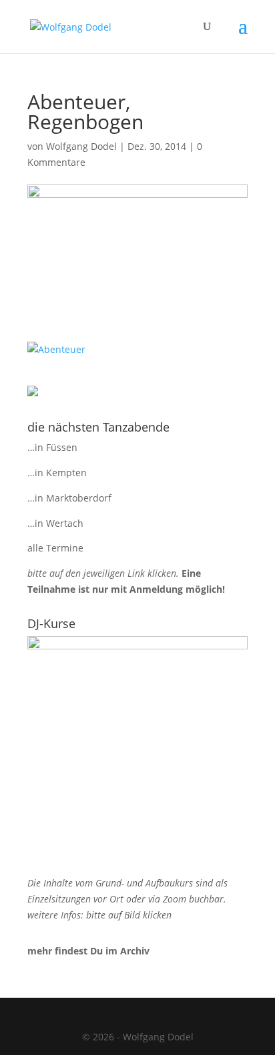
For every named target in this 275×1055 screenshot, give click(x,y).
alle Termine (55, 547)
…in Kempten (57, 472)
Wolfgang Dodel (81, 146)
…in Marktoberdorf (69, 498)
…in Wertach (55, 523)
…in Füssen (52, 447)
